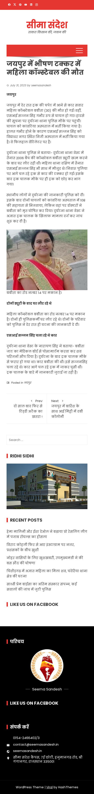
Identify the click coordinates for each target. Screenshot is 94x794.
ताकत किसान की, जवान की (47, 32)
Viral (49, 787)
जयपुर (27, 383)
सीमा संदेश (47, 25)
